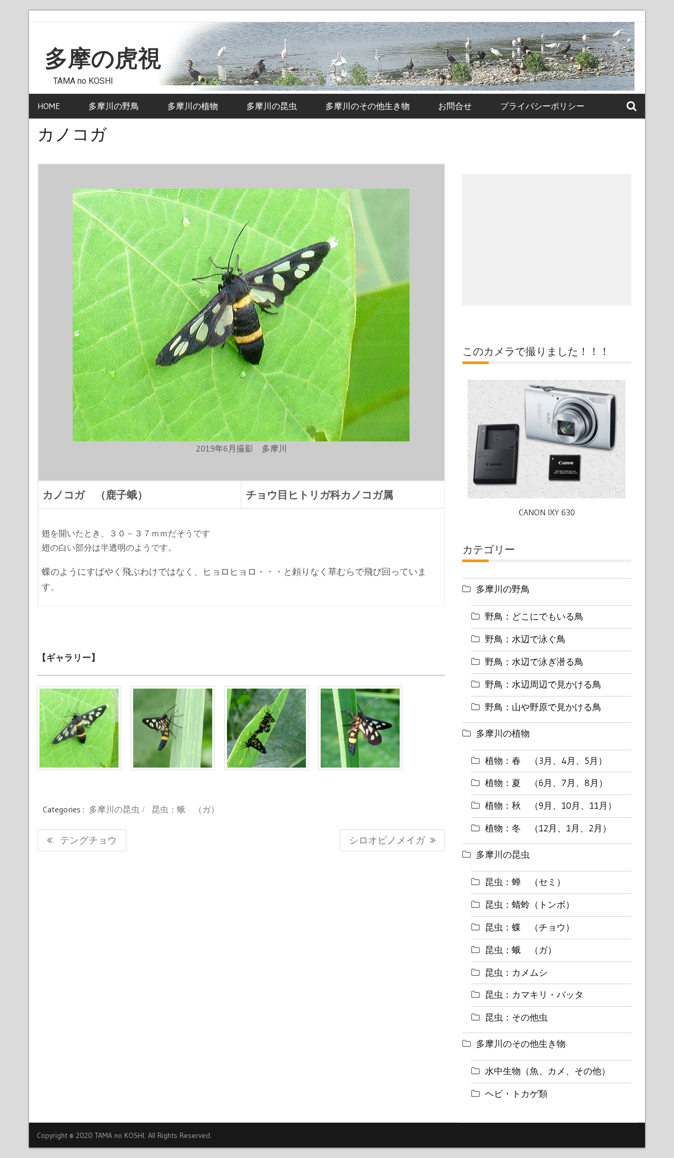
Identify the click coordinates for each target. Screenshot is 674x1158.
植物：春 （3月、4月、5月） (546, 760)
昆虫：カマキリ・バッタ (534, 994)
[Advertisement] (546, 240)
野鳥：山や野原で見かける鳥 (543, 706)
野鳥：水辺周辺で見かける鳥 (543, 684)
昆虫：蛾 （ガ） (185, 809)
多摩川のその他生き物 (367, 106)
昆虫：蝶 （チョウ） (529, 927)
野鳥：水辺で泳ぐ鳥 (525, 638)
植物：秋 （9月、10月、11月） (551, 805)
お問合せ (455, 106)
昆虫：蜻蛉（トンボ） (529, 904)
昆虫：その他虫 (516, 1017)
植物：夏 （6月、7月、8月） (546, 782)
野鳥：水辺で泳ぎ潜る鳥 (534, 661)
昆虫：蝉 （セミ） (525, 881)
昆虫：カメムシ (516, 972)
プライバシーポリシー (542, 106)
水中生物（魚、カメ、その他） (547, 1070)
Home (48, 106)
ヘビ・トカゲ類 (516, 1093)
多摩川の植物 (192, 106)
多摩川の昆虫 (271, 106)
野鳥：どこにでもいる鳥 (534, 616)
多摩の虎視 (103, 58)
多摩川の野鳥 (113, 106)
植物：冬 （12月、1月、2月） (548, 827)
